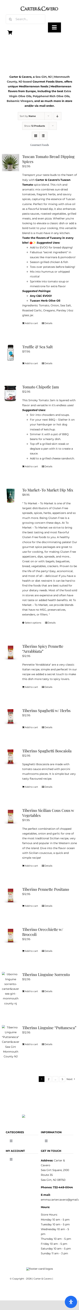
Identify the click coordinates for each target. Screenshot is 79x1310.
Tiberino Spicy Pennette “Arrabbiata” (42, 648)
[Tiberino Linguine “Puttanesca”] (10, 1042)
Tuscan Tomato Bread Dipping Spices (48, 159)
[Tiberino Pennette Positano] (10, 895)
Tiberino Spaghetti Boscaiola (47, 750)
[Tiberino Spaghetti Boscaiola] (10, 757)
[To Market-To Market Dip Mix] (10, 496)
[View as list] (43, 135)
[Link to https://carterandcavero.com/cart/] (10, 32)
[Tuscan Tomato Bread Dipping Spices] (10, 162)
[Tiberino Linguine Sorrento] (10, 989)
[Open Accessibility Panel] (71, 1302)
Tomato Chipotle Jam (40, 386)
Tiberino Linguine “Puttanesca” (49, 1027)
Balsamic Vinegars (20, 101)
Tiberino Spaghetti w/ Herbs (46, 710)
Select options (33, 622)
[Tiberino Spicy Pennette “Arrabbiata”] (10, 652)
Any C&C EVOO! (41, 296)
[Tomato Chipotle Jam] (10, 393)
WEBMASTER (61, 1278)
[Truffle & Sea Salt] (10, 352)
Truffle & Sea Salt (37, 346)
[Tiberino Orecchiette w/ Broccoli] (10, 935)
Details (48, 323)
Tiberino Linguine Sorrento (46, 974)
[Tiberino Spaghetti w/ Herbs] (10, 716)
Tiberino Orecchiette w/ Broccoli (42, 932)
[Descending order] (57, 116)
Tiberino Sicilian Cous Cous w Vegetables (48, 813)
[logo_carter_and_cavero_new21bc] (39, 4)
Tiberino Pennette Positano (45, 889)
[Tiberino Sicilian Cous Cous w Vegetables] (10, 816)
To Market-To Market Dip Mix (47, 489)
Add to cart (31, 323)
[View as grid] (36, 135)
